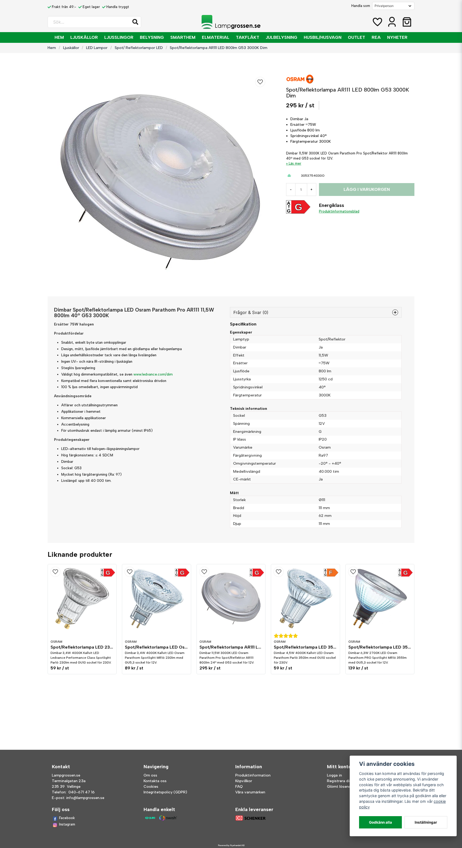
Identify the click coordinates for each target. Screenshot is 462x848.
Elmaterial (215, 37)
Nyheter (397, 37)
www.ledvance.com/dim (153, 374)
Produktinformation (253, 775)
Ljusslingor (118, 37)
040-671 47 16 (81, 792)
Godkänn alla (380, 822)
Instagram (67, 824)
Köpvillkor (243, 781)
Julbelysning (281, 37)
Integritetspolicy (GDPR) (165, 792)
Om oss (150, 775)
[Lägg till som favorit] (376, 22)
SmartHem (182, 37)
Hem (59, 37)
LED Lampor (96, 47)
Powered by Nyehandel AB (231, 845)
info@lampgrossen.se (85, 798)
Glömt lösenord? (342, 786)
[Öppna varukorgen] (406, 22)
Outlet (356, 37)
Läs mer (295, 163)
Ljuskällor (84, 37)
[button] (135, 22)
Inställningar (426, 822)
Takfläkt (247, 37)
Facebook (67, 818)
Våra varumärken (250, 792)
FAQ (239, 786)
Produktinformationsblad (339, 211)
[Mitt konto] (391, 22)
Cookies (151, 786)
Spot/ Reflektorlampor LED (139, 47)
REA (376, 37)
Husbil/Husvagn (322, 37)
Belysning (152, 37)
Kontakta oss (155, 781)
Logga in (334, 775)
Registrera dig (339, 781)
